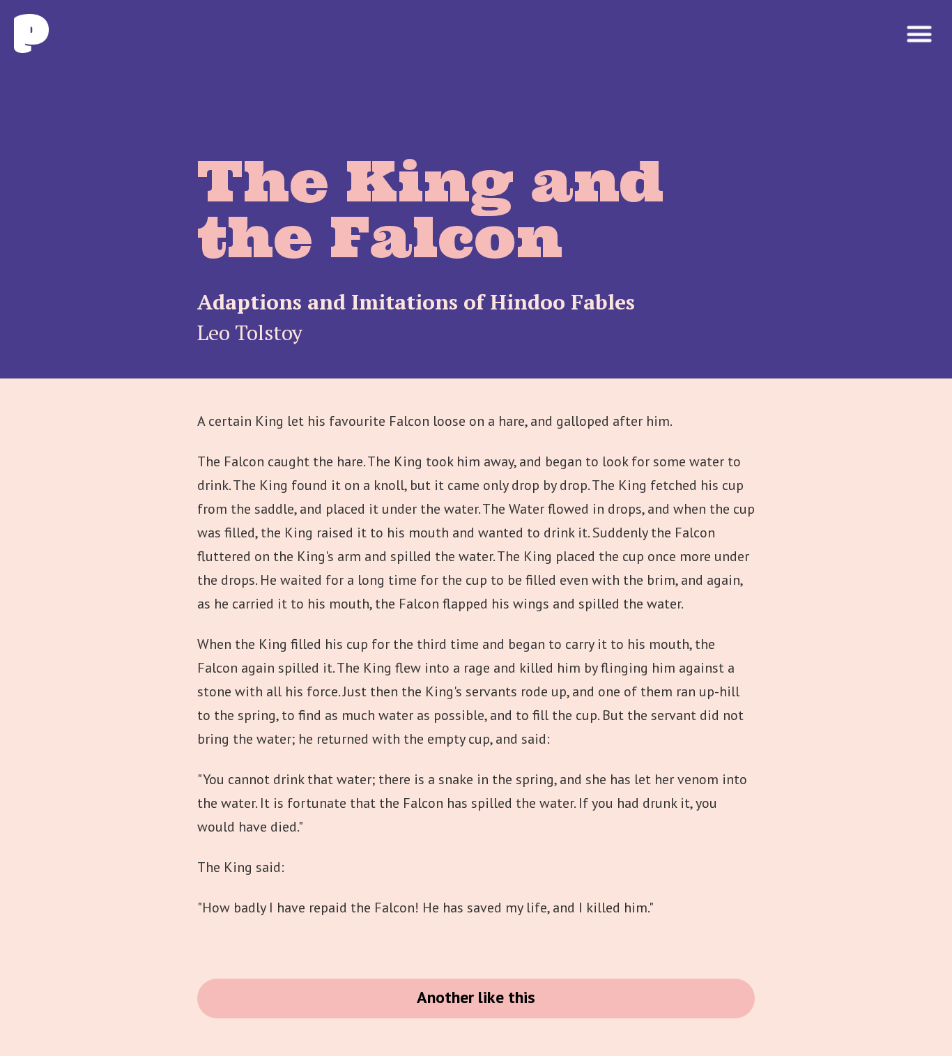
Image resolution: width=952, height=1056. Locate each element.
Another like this (476, 997)
